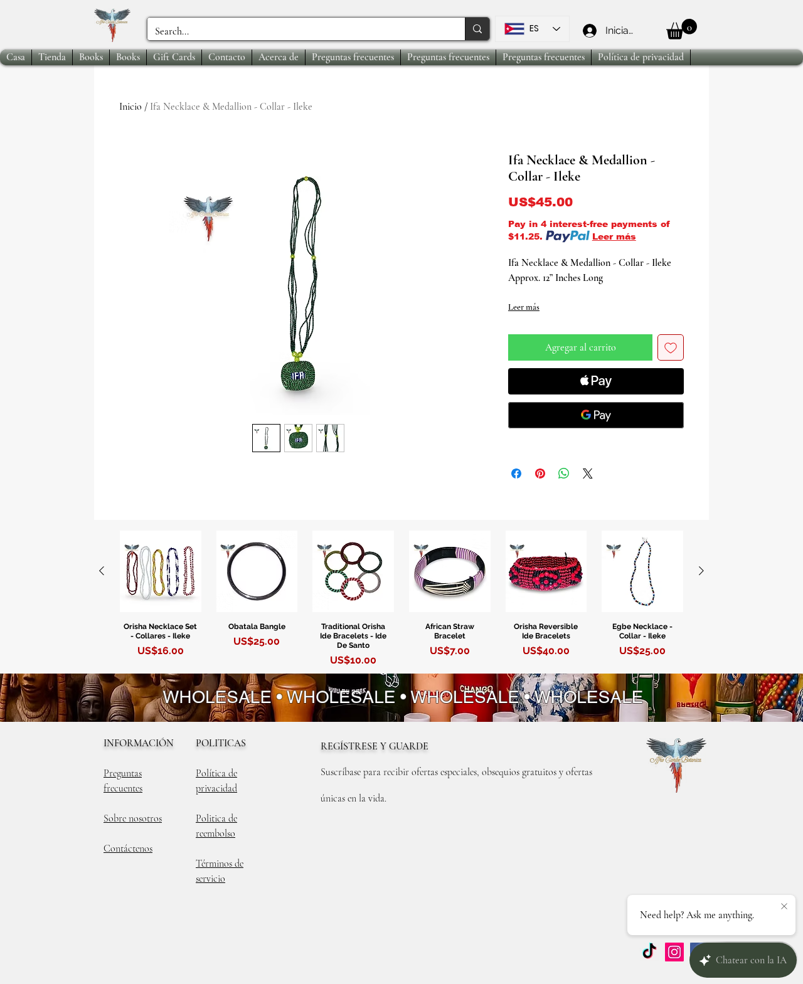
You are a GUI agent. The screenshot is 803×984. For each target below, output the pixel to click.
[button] (681, 29)
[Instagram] (674, 952)
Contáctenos (128, 848)
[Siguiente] (701, 570)
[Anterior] (101, 570)
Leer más (614, 236)
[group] (401, 601)
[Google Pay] (596, 415)
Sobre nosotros (133, 818)
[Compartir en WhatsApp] (564, 473)
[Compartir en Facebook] (516, 473)
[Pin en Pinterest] (540, 473)
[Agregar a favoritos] (670, 347)
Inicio (130, 106)
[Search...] (477, 29)
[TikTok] (649, 952)
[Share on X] (587, 473)
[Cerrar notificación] (784, 907)
